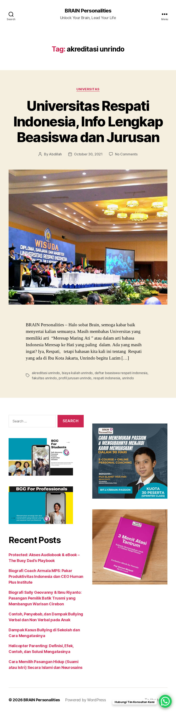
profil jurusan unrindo (75, 378)
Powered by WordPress (85, 700)
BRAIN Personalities (88, 10)
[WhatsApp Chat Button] (165, 701)
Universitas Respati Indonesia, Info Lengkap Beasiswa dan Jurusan (88, 121)
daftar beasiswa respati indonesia (121, 373)
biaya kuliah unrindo (77, 373)
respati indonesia (106, 378)
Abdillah (55, 154)
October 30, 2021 (88, 154)
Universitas (88, 89)
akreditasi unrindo (46, 373)
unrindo (128, 378)
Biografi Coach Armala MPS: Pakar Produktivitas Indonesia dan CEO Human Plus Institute (46, 576)
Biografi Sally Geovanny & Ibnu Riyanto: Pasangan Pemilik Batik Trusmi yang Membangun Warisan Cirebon (45, 598)
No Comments (126, 154)
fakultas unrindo (44, 378)
